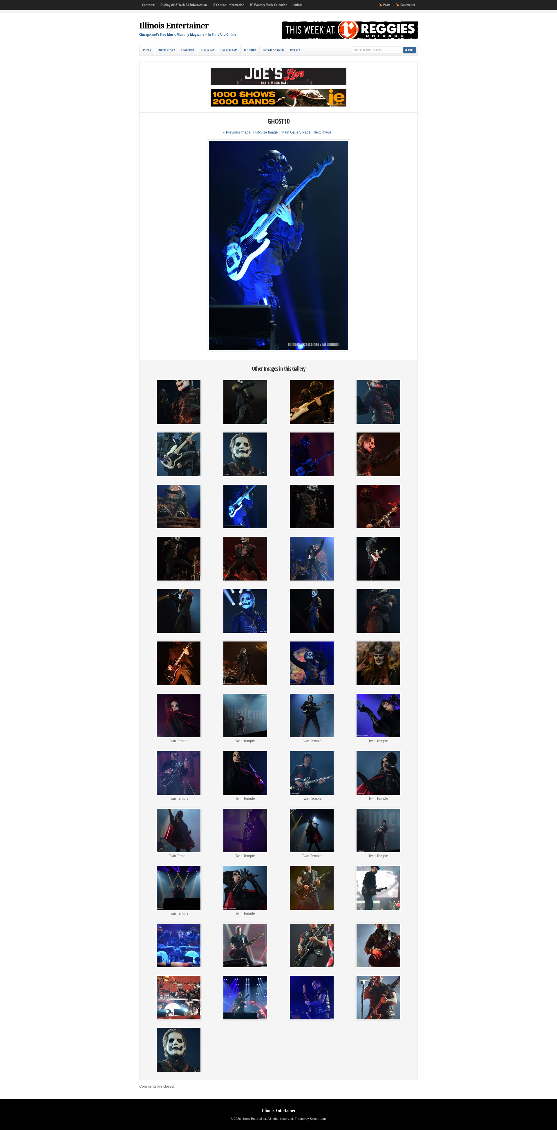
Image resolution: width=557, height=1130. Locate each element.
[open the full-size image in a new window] (278, 351)
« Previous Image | (238, 132)
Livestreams (229, 50)
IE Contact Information (228, 4)
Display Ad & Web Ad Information (183, 4)
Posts (386, 4)
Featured (187, 50)
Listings (297, 4)
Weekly (295, 50)
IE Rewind (207, 50)
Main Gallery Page (296, 132)
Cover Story (166, 50)
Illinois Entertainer (174, 26)
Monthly (250, 50)
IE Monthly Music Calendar (268, 4)
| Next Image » (323, 132)
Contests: (148, 4)
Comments (407, 4)
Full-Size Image (265, 132)
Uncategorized (273, 50)
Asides (146, 50)
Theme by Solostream (310, 1118)
